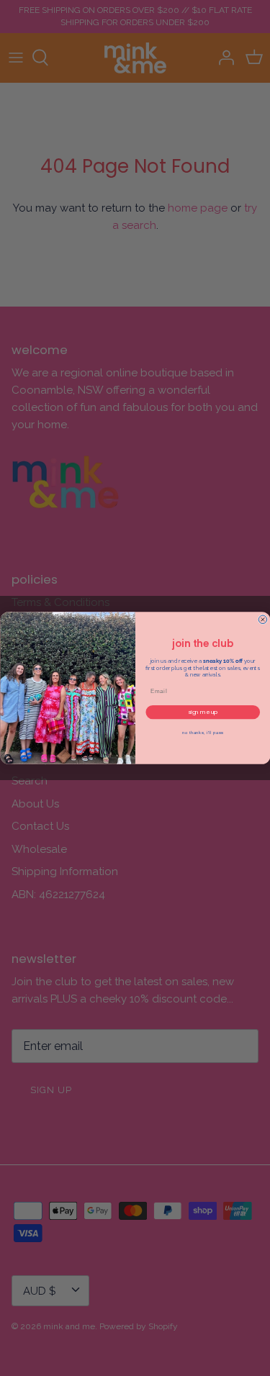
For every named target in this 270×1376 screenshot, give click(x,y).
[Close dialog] (262, 619)
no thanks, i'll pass (202, 732)
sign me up (202, 712)
